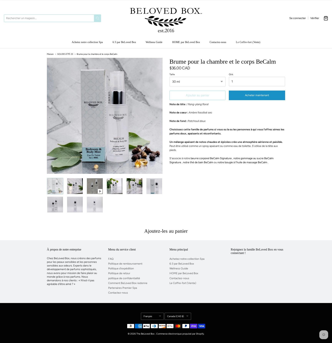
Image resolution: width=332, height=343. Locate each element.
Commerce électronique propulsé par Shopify (180, 333)
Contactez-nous (218, 42)
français (148, 316)
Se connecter (297, 18)
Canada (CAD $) (175, 316)
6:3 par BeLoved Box (124, 42)
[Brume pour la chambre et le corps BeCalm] (55, 186)
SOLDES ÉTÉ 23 (65, 54)
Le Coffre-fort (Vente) (248, 42)
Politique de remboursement (125, 263)
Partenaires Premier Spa (122, 288)
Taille (172, 74)
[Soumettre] (97, 18)
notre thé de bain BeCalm (198, 162)
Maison (50, 54)
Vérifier (314, 18)
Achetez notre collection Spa (87, 42)
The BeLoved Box (145, 333)
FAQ (111, 259)
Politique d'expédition (121, 268)
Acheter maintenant (257, 95)
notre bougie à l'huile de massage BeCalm (242, 162)
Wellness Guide (154, 42)
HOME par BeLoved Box (186, 42)
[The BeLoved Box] (166, 18)
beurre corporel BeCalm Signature (211, 158)
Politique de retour (119, 273)
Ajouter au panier (197, 95)
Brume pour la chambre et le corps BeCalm (97, 54)
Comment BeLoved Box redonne (127, 283)
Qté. (231, 74)
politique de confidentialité (124, 278)
